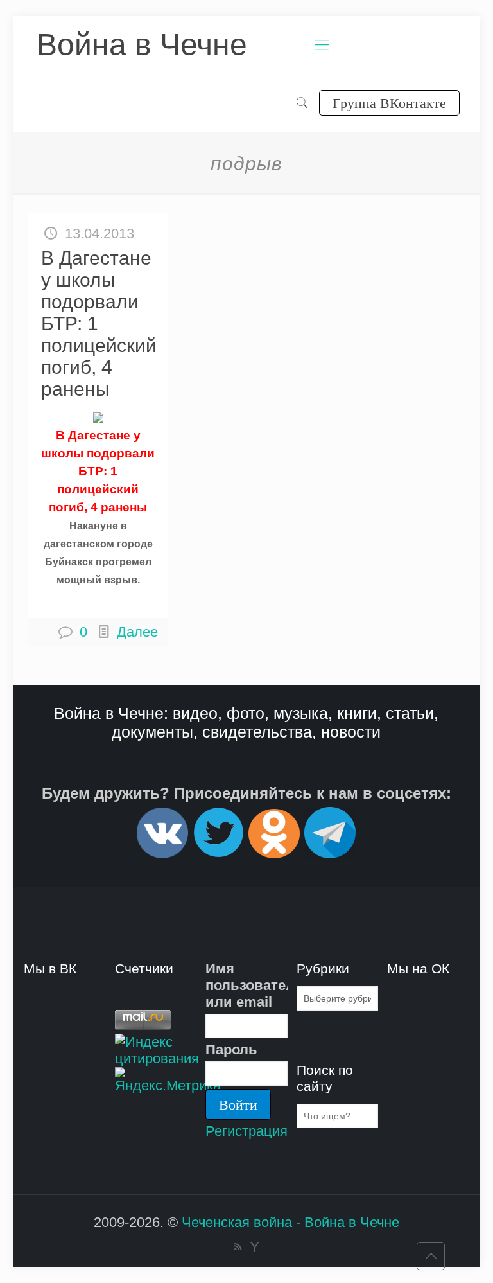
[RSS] (238, 1246)
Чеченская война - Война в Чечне (290, 1222)
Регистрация (246, 1131)
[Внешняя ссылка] (162, 853)
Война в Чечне (142, 45)
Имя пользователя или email (246, 985)
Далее (137, 632)
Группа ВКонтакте (389, 102)
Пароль (231, 1049)
